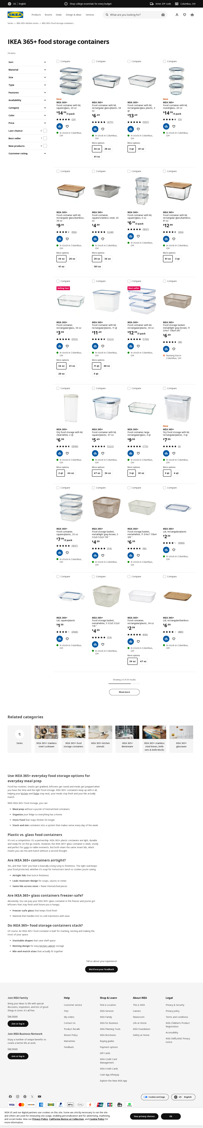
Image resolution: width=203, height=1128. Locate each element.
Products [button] (36, 14)
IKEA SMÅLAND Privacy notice (178, 1040)
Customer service (73, 1004)
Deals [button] (59, 14)
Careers (137, 1010)
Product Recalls (72, 1028)
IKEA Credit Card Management (108, 1061)
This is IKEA (139, 1004)
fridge (36, 793)
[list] (101, 739)
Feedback (69, 1047)
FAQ (66, 1010)
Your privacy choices (144, 1116)
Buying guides (107, 1041)
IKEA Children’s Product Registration (178, 1024)
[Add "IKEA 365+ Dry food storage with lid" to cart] (59, 453)
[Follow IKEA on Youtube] (39, 1096)
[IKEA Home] (15, 15)
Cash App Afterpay (109, 1074)
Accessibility (172, 1032)
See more (13, 1016)
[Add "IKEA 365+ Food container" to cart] (95, 239)
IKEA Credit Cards (109, 1068)
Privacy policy (173, 1010)
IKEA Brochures (108, 1035)
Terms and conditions (177, 1016)
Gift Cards (105, 1053)
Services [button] (90, 14)
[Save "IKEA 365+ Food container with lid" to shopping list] (67, 126)
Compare (65, 61)
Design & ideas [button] (73, 14)
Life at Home (140, 1022)
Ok (170, 1116)
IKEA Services (107, 1010)
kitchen (24, 793)
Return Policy (71, 1035)
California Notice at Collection (66, 1119)
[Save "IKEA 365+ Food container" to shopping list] (103, 239)
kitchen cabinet (47, 945)
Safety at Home (141, 1035)
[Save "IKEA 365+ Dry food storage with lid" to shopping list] (67, 453)
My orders (69, 1016)
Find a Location (108, 1004)
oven (26, 847)
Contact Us (69, 1022)
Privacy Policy (40, 1119)
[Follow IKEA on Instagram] (17, 1096)
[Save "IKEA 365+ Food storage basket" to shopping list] (174, 349)
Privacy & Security (175, 1004)
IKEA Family (106, 1016)
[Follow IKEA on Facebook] (10, 1096)
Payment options (109, 1047)
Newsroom (138, 1016)
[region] (101, 1116)
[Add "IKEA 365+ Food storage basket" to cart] (166, 349)
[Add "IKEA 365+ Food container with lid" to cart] (59, 126)
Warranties (69, 1041)
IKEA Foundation (141, 1028)
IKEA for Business (109, 1022)
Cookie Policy (97, 1119)
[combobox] (131, 15)
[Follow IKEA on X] (32, 1096)
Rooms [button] (48, 14)
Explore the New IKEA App (113, 1080)
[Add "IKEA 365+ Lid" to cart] (166, 550)
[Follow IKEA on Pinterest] (25, 1096)
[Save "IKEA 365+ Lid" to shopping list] (174, 550)
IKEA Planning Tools (110, 1028)
